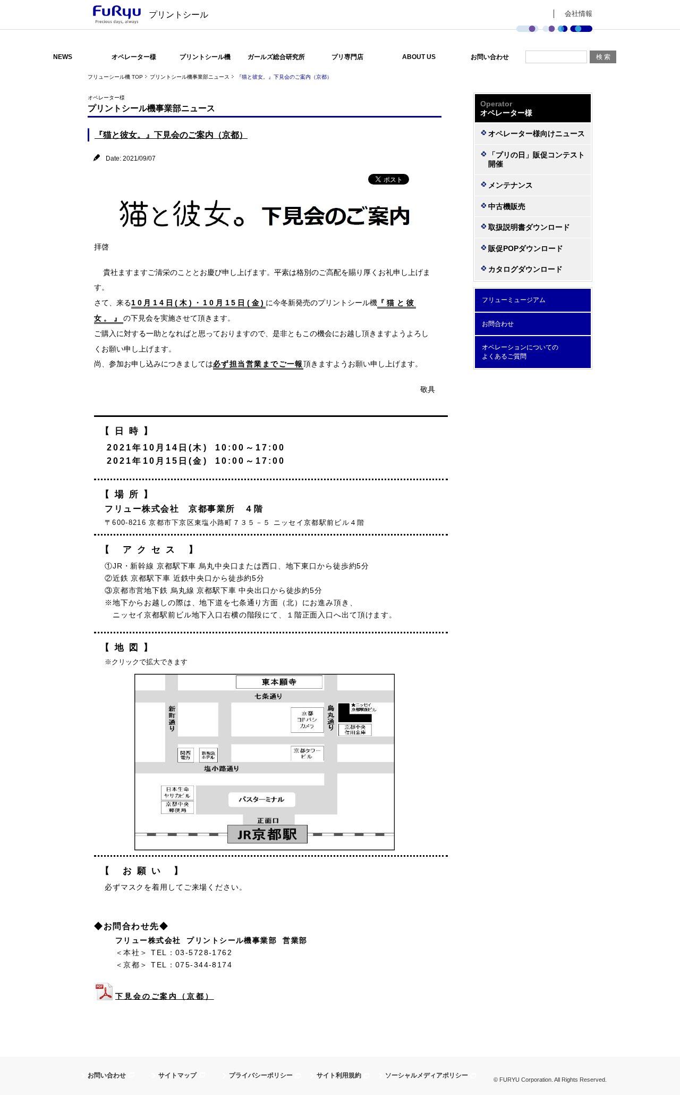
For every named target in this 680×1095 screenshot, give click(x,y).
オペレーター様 (134, 57)
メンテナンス (510, 185)
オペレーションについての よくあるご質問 (520, 352)
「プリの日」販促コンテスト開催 (536, 159)
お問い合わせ (490, 57)
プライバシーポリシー (261, 1075)
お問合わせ (498, 324)
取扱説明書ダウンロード (529, 227)
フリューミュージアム (514, 300)
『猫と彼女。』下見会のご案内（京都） (171, 134)
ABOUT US (419, 57)
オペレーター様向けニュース (536, 133)
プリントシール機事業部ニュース (190, 77)
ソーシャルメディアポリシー (426, 1075)
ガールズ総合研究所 (276, 57)
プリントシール (178, 14)
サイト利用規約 (339, 1075)
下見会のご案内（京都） (164, 996)
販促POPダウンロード (525, 248)
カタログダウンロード (525, 269)
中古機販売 (506, 206)
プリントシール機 (205, 57)
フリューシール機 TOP (115, 77)
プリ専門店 (347, 57)
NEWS (62, 57)
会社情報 (578, 14)
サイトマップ (177, 1075)
